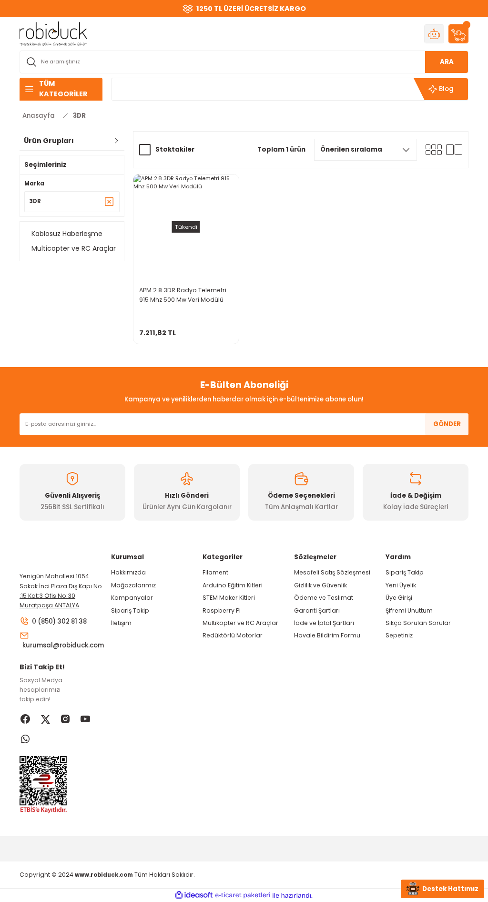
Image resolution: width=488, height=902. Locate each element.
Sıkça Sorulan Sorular (418, 623)
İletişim (121, 623)
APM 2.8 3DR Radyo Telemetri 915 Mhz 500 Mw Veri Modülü (182, 295)
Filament (215, 572)
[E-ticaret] (243, 896)
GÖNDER (447, 424)
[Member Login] (434, 33)
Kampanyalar (132, 598)
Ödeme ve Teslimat (323, 598)
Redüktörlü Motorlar (233, 635)
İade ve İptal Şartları (324, 623)
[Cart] (458, 33)
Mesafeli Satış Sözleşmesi (332, 572)
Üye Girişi (399, 598)
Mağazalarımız (133, 585)
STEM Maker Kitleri (229, 598)
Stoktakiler (174, 149)
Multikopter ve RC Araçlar (240, 623)
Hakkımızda (128, 572)
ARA (447, 61)
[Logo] (53, 33)
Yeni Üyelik (401, 585)
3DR (79, 115)
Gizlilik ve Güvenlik (320, 585)
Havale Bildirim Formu (327, 635)
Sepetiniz (399, 635)
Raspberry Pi (222, 610)
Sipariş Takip (130, 610)
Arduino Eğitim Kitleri (233, 585)
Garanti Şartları (317, 610)
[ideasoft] (194, 895)
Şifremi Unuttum (409, 610)
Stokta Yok (185, 334)
